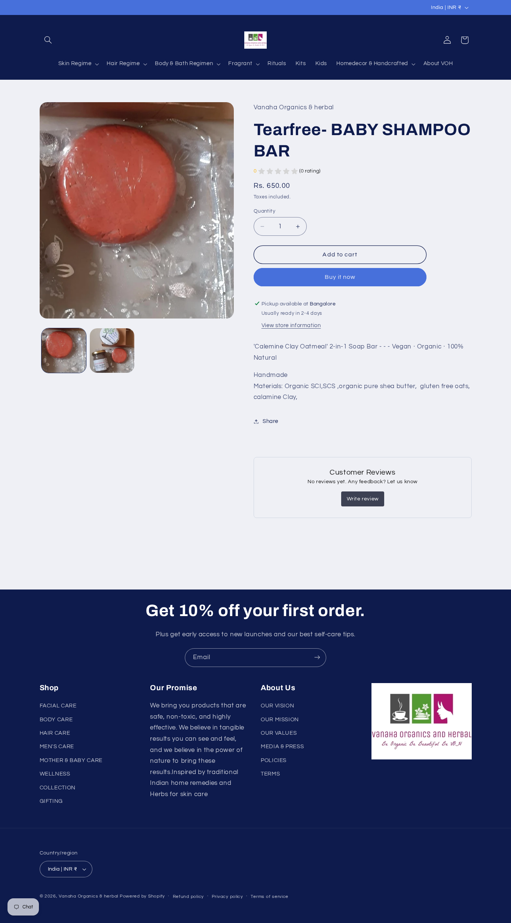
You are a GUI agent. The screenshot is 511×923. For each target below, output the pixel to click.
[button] (48, 40)
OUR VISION (277, 706)
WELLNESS (55, 774)
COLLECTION (58, 788)
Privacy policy (227, 897)
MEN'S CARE (57, 747)
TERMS (270, 774)
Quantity (264, 211)
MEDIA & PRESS (282, 747)
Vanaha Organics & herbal (88, 896)
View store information (291, 325)
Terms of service (269, 897)
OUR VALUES (279, 733)
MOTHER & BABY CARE (71, 760)
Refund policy (188, 897)
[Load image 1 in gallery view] (64, 350)
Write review (363, 498)
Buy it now (340, 277)
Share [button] (270, 421)
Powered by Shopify (142, 896)
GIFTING (51, 801)
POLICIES (274, 760)
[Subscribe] (317, 657)
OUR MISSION (280, 719)
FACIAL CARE (58, 706)
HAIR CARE (55, 733)
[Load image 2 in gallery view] (112, 350)
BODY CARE (56, 719)
